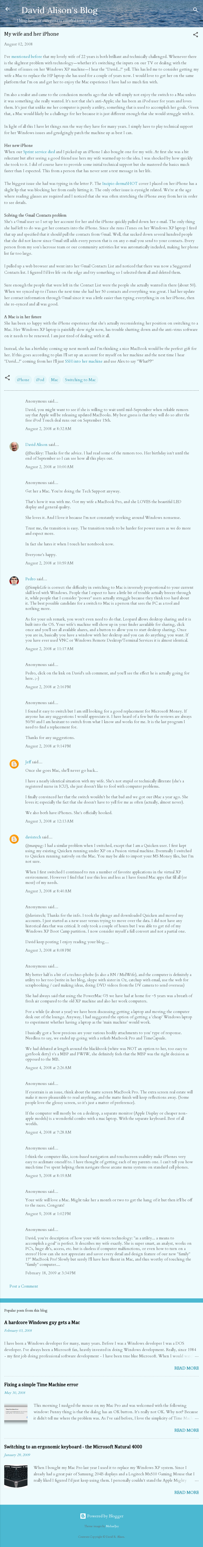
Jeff (28, 762)
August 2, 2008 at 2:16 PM (48, 687)
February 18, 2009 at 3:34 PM (50, 1273)
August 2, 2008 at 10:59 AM (49, 563)
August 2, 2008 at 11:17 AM (49, 648)
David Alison (36, 444)
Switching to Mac (80, 379)
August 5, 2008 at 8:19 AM (48, 1175)
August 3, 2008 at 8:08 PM (48, 950)
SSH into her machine (84, 361)
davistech (33, 837)
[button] (195, 35)
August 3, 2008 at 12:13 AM (49, 821)
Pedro (30, 579)
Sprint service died (39, 151)
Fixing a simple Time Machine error (41, 1384)
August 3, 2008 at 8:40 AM (48, 891)
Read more (186, 1368)
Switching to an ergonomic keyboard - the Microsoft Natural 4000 (73, 1447)
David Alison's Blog (59, 10)
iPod (40, 379)
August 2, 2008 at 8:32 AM (48, 428)
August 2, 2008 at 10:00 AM (49, 466)
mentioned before (26, 56)
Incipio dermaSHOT (120, 183)
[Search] (195, 11)
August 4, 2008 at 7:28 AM (48, 1132)
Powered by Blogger (104, 1516)
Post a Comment (24, 1286)
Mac (54, 379)
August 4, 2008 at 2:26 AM (48, 1067)
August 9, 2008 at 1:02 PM (48, 1213)
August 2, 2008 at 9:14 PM (48, 746)
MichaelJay (112, 1526)
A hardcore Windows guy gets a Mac (42, 1322)
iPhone (23, 379)
